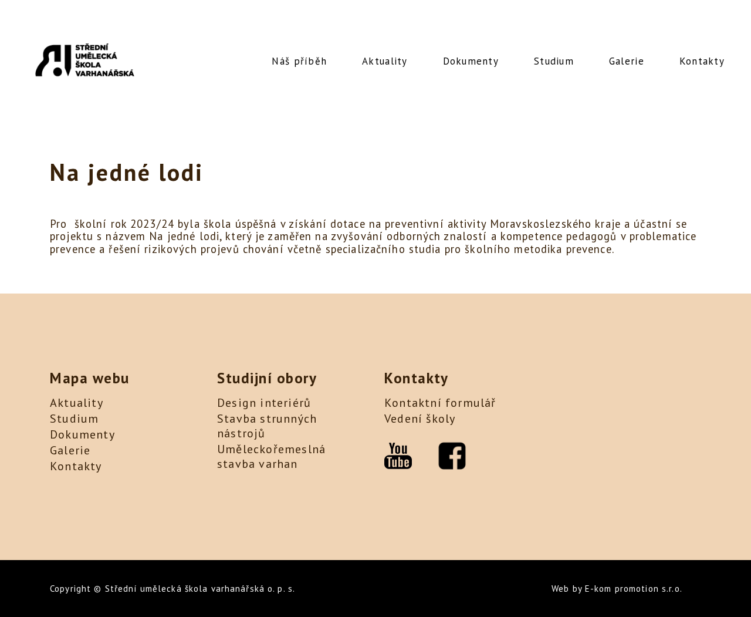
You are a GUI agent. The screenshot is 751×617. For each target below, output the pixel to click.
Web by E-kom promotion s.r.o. (617, 588)
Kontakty (702, 61)
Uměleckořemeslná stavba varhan (271, 456)
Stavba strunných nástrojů (267, 426)
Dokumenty (471, 61)
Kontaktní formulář (440, 402)
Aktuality (384, 61)
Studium (554, 61)
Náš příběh (299, 61)
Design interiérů (264, 402)
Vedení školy (419, 418)
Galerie (626, 61)
